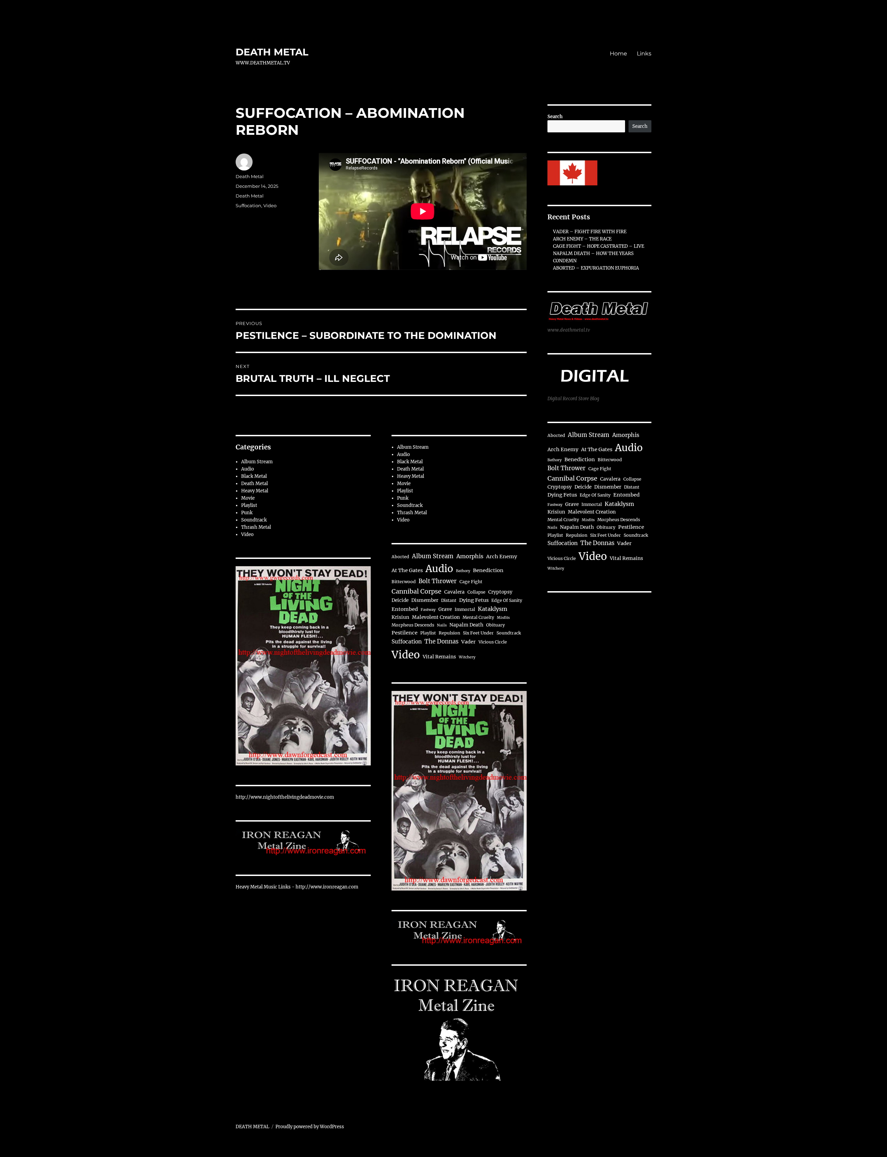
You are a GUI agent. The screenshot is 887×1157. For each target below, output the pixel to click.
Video (269, 205)
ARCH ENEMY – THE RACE (582, 239)
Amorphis (469, 556)
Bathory (463, 571)
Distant (448, 600)
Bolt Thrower (438, 581)
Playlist (249, 505)
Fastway (428, 609)
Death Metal (250, 176)
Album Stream (257, 462)
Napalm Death (466, 625)
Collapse (476, 592)
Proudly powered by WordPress (309, 1127)
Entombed (405, 609)
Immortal (465, 609)
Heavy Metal (254, 491)
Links (644, 53)
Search (555, 117)
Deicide (400, 600)
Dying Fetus (474, 600)
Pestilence (405, 633)
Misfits (503, 617)
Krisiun (400, 617)
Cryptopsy (500, 592)
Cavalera (454, 592)
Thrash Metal (256, 527)
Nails (442, 625)
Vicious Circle (492, 642)
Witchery (467, 657)
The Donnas (441, 641)
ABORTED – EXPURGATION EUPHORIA (596, 268)
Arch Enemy (501, 556)
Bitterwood (404, 581)
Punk (247, 513)
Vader (468, 642)
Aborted (400, 556)
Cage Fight (470, 581)
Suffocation (248, 205)
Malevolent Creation (436, 617)
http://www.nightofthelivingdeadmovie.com (285, 797)
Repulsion (449, 633)
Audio (247, 469)
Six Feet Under (478, 633)
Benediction (488, 570)
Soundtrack (254, 520)
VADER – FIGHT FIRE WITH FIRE (589, 232)
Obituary (495, 625)
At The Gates (407, 570)
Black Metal (254, 476)
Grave (445, 609)
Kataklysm (492, 608)
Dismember (424, 600)
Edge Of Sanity (506, 600)
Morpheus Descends (413, 625)
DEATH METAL (272, 52)
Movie (248, 498)
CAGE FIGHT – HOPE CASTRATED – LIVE (598, 246)
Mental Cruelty (478, 617)
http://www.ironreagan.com (327, 887)
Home (618, 53)
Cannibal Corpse (416, 591)
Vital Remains (439, 657)
